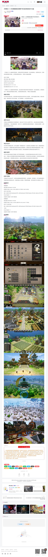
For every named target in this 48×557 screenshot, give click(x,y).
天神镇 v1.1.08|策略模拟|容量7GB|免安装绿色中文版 (19, 9)
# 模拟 (10, 466)
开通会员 (40, 1)
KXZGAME (9, 551)
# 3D (13, 466)
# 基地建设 (6, 468)
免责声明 (11, 549)
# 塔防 (20, 468)
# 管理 (25, 466)
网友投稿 (8, 11)
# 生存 (32, 466)
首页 (4, 5)
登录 (21, 524)
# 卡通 (16, 468)
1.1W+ (13, 487)
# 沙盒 (21, 466)
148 (19, 487)
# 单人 (6, 466)
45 (16, 487)
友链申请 (2, 549)
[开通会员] (45, 549)
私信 (43, 11)
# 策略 (17, 466)
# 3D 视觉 (29, 468)
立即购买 (39, 25)
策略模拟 (12, 5)
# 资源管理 (37, 466)
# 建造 (29, 466)
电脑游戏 (7, 5)
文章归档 (6, 549)
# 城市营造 (11, 468)
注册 (28, 524)
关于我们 (15, 549)
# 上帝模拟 (24, 468)
